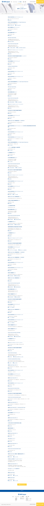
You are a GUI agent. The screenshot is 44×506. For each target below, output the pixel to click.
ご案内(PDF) (10, 30)
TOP (2, 13)
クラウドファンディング (28, 500)
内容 (9, 415)
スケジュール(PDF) (16, 194)
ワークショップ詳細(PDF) (11, 307)
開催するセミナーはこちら (22, 484)
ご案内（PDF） (10, 345)
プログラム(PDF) (10, 150)
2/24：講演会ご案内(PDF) (11, 167)
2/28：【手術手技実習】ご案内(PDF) (21, 47)
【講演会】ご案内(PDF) (11, 41)
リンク (16, 500)
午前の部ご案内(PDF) (11, 224)
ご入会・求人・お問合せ (40, 1)
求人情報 (27, 499)
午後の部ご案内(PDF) (18, 224)
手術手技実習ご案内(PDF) (18, 219)
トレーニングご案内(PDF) (11, 317)
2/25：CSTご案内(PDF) (19, 167)
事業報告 (16, 499)
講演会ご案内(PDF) (11, 219)
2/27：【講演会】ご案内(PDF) (12, 47)
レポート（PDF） (16, 475)
